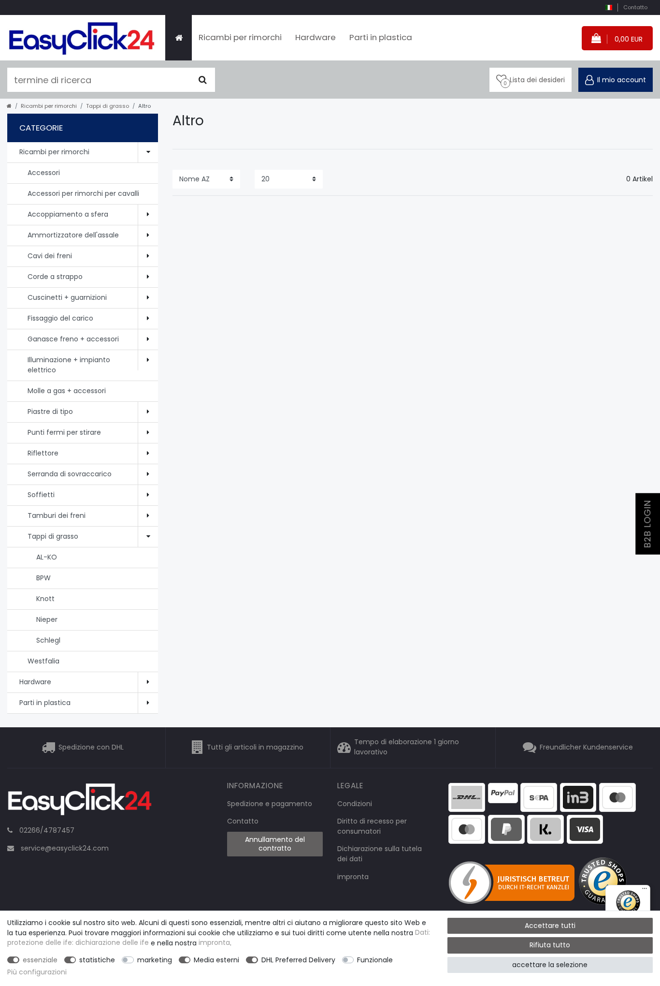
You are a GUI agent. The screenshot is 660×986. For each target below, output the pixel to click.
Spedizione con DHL (91, 747)
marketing (154, 960)
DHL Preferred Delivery (298, 960)
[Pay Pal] (506, 828)
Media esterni (216, 960)
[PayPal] (503, 792)
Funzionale (375, 960)
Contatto (635, 7)
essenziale (40, 960)
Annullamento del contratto (275, 844)
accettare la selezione (550, 965)
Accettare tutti (550, 925)
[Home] (178, 37)
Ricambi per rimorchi (240, 37)
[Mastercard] (466, 828)
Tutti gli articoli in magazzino (255, 747)
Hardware (315, 37)
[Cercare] (202, 80)
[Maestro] (617, 797)
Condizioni (354, 804)
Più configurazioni (37, 972)
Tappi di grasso (107, 106)
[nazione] (608, 7)
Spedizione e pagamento (269, 804)
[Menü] (644, 891)
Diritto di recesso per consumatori (372, 826)
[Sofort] (545, 828)
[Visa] (585, 828)
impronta (353, 877)
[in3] (578, 797)
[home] (9, 106)
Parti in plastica (380, 37)
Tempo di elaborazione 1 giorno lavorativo (406, 747)
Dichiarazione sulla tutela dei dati (379, 854)
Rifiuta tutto (550, 945)
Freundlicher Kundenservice (586, 747)
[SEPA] (538, 797)
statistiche (97, 960)
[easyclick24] (79, 802)
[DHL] (466, 797)
